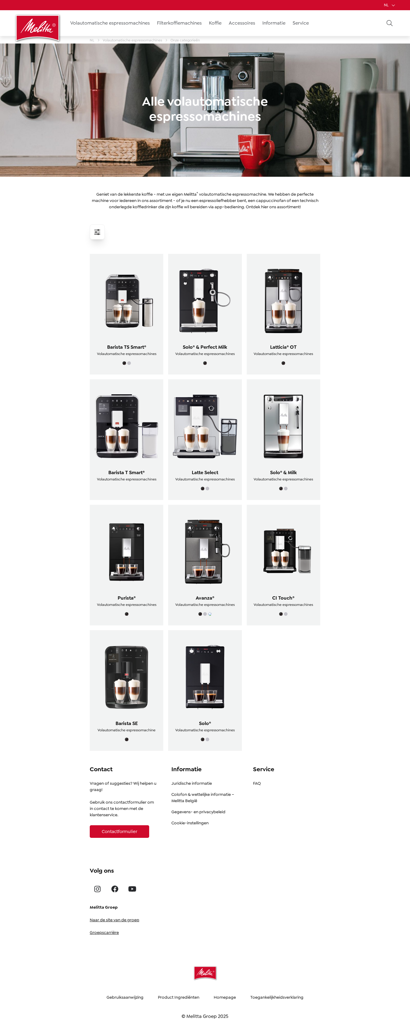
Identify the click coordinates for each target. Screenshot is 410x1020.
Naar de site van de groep (114, 919)
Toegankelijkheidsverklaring (276, 997)
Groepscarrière (104, 932)
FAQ (257, 783)
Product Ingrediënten (178, 997)
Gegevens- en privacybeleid (198, 811)
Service (301, 23)
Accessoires (242, 23)
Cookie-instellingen (190, 823)
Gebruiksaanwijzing (125, 997)
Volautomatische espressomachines (110, 23)
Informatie (273, 23)
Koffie (215, 23)
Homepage (225, 997)
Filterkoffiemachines (179, 23)
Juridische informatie (191, 783)
